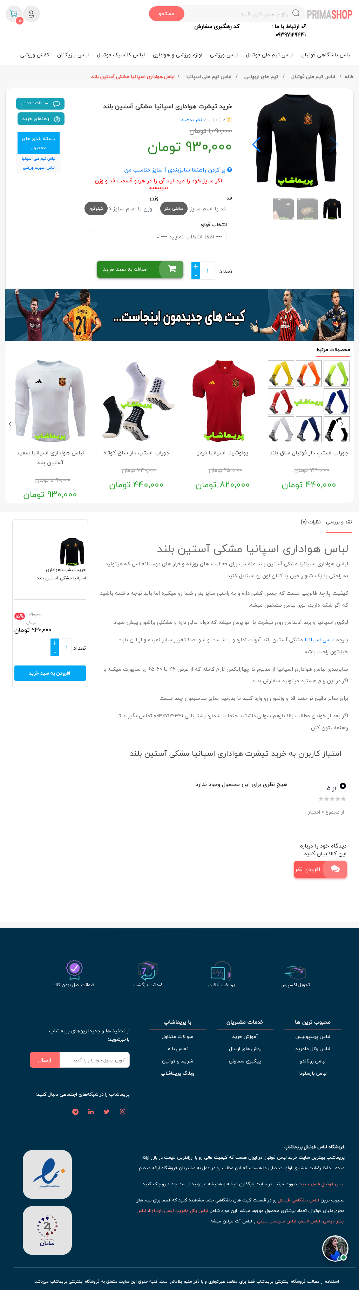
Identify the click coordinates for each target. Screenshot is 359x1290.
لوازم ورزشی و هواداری (177, 54)
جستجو (167, 13)
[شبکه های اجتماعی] (123, 1112)
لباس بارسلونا (313, 1073)
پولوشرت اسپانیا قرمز (222, 453)
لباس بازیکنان (73, 54)
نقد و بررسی (339, 521)
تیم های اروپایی (262, 76)
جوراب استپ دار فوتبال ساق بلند (309, 453)
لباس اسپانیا (319, 639)
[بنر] (179, 315)
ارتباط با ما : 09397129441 (289, 30)
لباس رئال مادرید (312, 1048)
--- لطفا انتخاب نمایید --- (190, 237)
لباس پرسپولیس (312, 1036)
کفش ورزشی (34, 54)
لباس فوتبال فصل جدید (322, 1184)
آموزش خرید (245, 1036)
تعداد (225, 271)
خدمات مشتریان (245, 1022)
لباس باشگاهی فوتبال (327, 54)
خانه (349, 76)
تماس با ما (177, 1048)
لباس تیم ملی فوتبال (269, 54)
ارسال (45, 1060)
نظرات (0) (311, 521)
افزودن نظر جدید (307, 869)
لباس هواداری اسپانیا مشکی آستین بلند (133, 76)
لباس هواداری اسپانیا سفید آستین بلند (50, 457)
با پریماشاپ (177, 1022)
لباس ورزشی (224, 54)
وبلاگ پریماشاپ (178, 1073)
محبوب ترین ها (313, 1022)
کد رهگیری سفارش (216, 26)
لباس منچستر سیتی (276, 1221)
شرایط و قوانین (177, 1061)
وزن (154, 198)
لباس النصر (309, 1221)
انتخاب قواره (214, 224)
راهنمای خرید (36, 118)
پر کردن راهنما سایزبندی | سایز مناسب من (175, 170)
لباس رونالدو (313, 1061)
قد (229, 198)
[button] (256, 144)
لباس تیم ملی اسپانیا (209, 76)
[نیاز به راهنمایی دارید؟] (335, 1245)
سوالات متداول (35, 103)
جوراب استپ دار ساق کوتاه (136, 453)
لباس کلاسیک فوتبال (121, 54)
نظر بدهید (191, 120)
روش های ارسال (245, 1048)
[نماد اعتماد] (47, 1174)
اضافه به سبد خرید (125, 269)
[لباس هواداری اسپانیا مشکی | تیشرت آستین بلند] (295, 141)
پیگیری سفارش (245, 1061)
